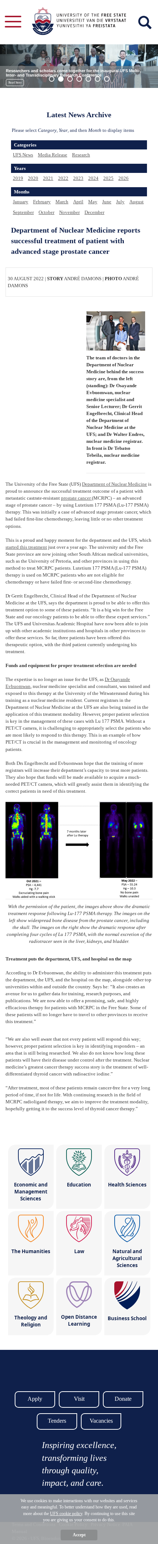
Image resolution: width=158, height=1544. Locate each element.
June (106, 201)
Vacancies (101, 1421)
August (136, 201)
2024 (93, 178)
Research (81, 155)
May (92, 201)
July (120, 201)
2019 (18, 178)
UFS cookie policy (66, 1513)
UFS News (23, 155)
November (69, 212)
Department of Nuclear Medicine (114, 484)
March (61, 201)
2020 (33, 178)
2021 (48, 178)
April (78, 201)
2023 (78, 178)
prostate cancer (76, 498)
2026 (123, 178)
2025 (108, 178)
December (94, 212)
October (46, 212)
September (23, 212)
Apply (35, 1399)
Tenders (57, 1421)
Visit (79, 1399)
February (42, 201)
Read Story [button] (15, 82)
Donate (123, 1399)
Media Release (52, 155)
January (20, 201)
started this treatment (26, 547)
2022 (63, 178)
